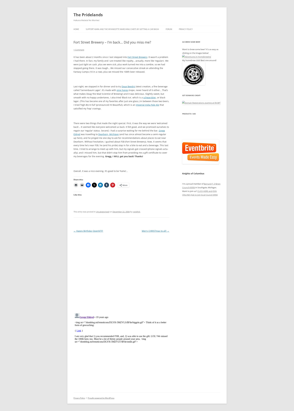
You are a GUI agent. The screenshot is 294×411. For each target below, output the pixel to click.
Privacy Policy (186, 29)
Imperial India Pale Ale (147, 104)
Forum (169, 29)
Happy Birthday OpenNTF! (88, 230)
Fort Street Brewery (137, 57)
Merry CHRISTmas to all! (155, 230)
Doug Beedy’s (128, 86)
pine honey (122, 90)
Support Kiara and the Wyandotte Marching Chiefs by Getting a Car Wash (122, 29)
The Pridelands (88, 14)
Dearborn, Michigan (108, 134)
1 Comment (79, 49)
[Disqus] (121, 271)
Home (76, 29)
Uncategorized (102, 211)
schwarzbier (149, 97)
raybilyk (136, 211)
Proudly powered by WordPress (101, 398)
